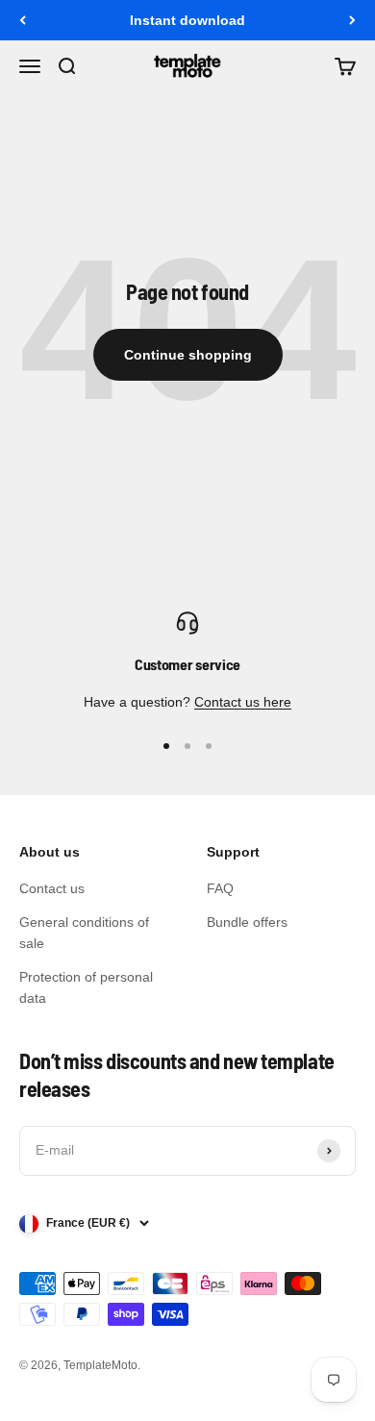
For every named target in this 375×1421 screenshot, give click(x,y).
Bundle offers (247, 922)
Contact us (52, 888)
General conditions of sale (84, 932)
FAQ (220, 888)
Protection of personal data (86, 987)
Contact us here (242, 702)
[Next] (352, 20)
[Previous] (22, 20)
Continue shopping (188, 354)
